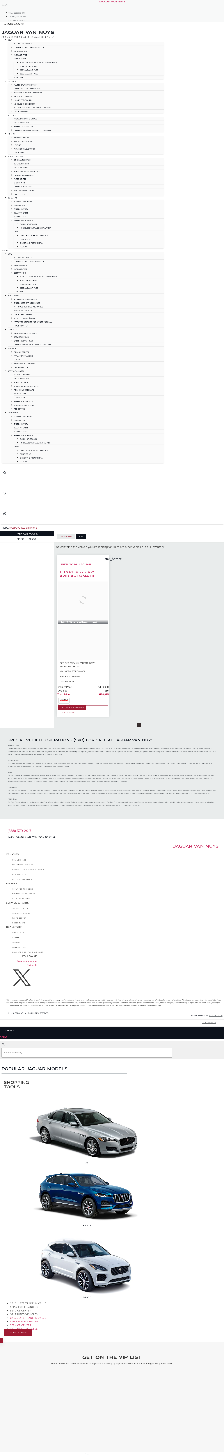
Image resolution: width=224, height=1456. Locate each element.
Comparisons (20, 59)
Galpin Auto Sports (23, 187)
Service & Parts (15, 156)
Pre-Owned (13, 81)
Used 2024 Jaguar (75, 564)
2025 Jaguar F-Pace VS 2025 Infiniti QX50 (39, 62)
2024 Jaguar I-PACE (28, 66)
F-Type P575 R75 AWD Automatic (78, 573)
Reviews (23, 247)
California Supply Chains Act (34, 235)
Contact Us (25, 239)
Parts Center (20, 179)
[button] (83, 250)
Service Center (21, 168)
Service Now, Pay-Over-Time (27, 171)
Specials (12, 115)
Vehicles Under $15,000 (24, 104)
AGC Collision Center (24, 190)
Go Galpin (13, 198)
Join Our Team (20, 217)
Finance (12, 134)
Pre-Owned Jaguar (23, 96)
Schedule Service (22, 160)
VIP (3, 1036)
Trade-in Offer (21, 111)
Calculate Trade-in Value (28, 1303)
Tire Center (19, 194)
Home (5, 528)
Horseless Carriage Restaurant (35, 228)
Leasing (17, 145)
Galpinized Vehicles (23, 126)
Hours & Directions (23, 201)
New (10, 40)
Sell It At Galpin (21, 213)
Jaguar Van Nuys (196, 846)
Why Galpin (19, 205)
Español (5, 5)
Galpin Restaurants (23, 220)
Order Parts (19, 183)
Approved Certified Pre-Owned (28, 92)
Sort (81, 536)
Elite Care (18, 78)
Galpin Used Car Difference (27, 89)
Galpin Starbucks (28, 224)
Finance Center (21, 137)
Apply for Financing (23, 141)
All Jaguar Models (23, 44)
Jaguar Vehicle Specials (25, 119)
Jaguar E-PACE (20, 51)
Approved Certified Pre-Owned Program (33, 108)
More (16, 232)
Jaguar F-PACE (20, 55)
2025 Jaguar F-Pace (29, 74)
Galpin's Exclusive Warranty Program (32, 130)
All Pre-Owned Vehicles (25, 85)
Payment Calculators (24, 149)
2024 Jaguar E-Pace (29, 70)
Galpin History (21, 209)
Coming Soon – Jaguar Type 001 (29, 47)
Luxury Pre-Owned (23, 100)
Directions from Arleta (31, 243)
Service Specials (21, 123)
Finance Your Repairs (24, 175)
